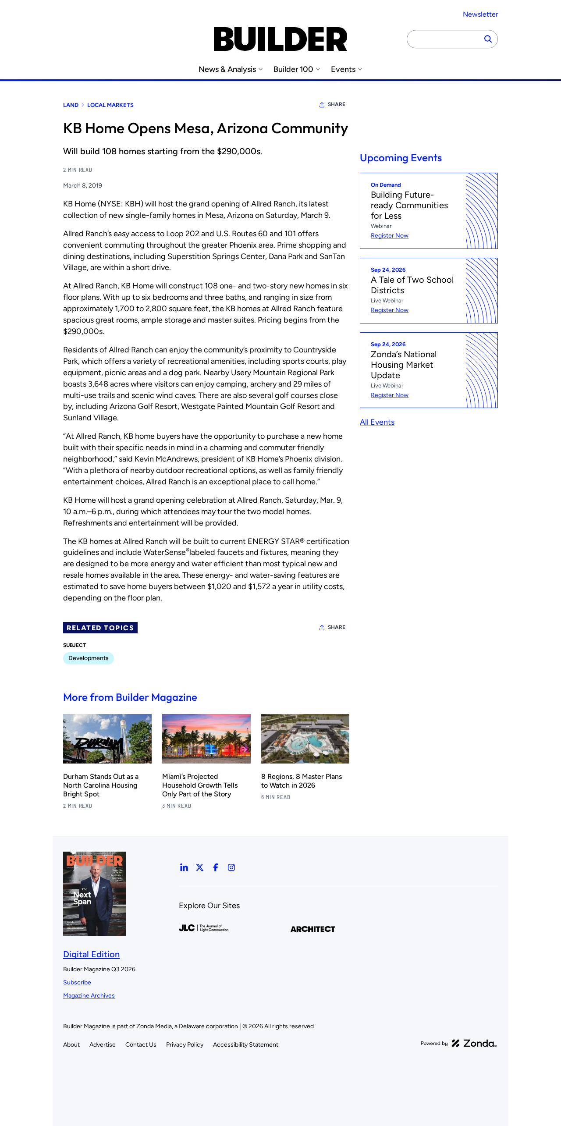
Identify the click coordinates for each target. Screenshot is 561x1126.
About (71, 1044)
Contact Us (140, 1044)
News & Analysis (227, 69)
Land (70, 105)
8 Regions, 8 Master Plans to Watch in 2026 (301, 780)
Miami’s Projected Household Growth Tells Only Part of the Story (200, 785)
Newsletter (480, 14)
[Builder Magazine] (280, 39)
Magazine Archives (89, 995)
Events (343, 69)
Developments (88, 658)
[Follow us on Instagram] (231, 867)
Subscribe (77, 982)
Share (336, 104)
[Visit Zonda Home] (459, 1043)
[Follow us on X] (200, 867)
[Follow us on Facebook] (215, 867)
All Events (377, 422)
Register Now (389, 235)
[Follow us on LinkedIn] (184, 867)
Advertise (102, 1044)
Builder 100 (293, 69)
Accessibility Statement (245, 1044)
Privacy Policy (184, 1044)
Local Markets (110, 105)
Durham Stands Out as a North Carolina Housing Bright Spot (100, 785)
